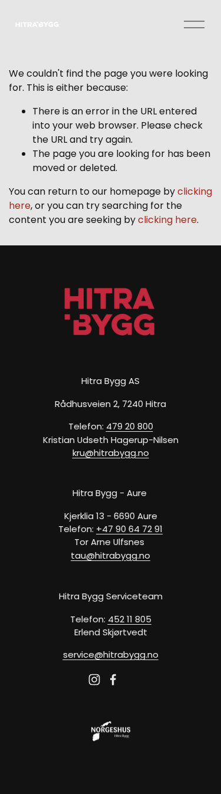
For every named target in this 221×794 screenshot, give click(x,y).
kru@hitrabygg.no (110, 453)
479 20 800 (129, 426)
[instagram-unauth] (94, 679)
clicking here (167, 220)
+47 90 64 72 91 (129, 529)
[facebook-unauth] (113, 679)
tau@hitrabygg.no (110, 555)
